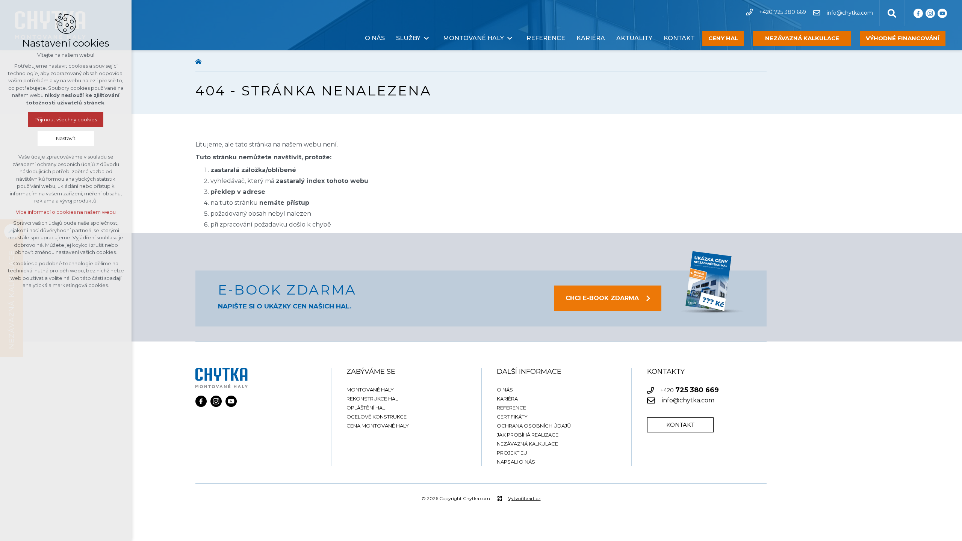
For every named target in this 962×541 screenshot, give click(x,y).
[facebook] (918, 13)
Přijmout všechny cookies (66, 119)
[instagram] (930, 13)
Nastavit (66, 138)
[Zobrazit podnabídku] (426, 38)
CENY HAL (723, 38)
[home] (200, 61)
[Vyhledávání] (892, 12)
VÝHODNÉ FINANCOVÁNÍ (902, 38)
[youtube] (942, 13)
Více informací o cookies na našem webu (66, 212)
